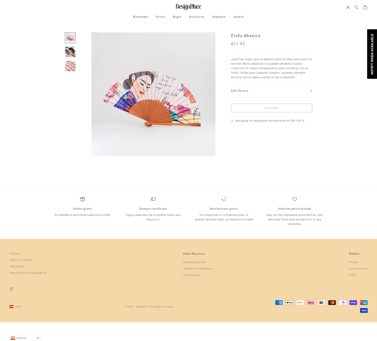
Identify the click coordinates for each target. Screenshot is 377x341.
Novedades (140, 16)
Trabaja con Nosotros (197, 268)
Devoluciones (358, 268)
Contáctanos (192, 275)
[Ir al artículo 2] (70, 51)
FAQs (352, 275)
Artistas (14, 253)
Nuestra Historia (194, 262)
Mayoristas (16, 266)
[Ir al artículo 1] (70, 37)
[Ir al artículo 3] (70, 66)
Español (20, 337)
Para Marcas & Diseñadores (28, 273)
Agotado (271, 107)
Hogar (177, 16)
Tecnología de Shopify (162, 306)
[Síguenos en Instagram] (11, 289)
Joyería (239, 16)
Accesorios (196, 16)
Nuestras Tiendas (21, 260)
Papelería (219, 16)
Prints (160, 16)
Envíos (353, 262)
